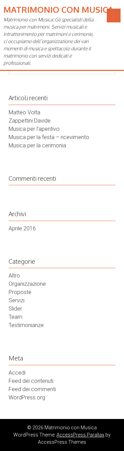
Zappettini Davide (30, 120)
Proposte (20, 292)
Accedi (17, 372)
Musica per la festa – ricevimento (49, 137)
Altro (14, 275)
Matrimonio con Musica (58, 9)
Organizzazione (27, 284)
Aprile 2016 (22, 228)
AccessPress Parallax (80, 435)
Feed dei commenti (32, 389)
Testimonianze (26, 325)
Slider (15, 308)
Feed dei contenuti (31, 381)
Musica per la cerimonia (37, 145)
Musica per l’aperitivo (34, 129)
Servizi (16, 300)
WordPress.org (27, 397)
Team (15, 317)
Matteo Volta (24, 112)
